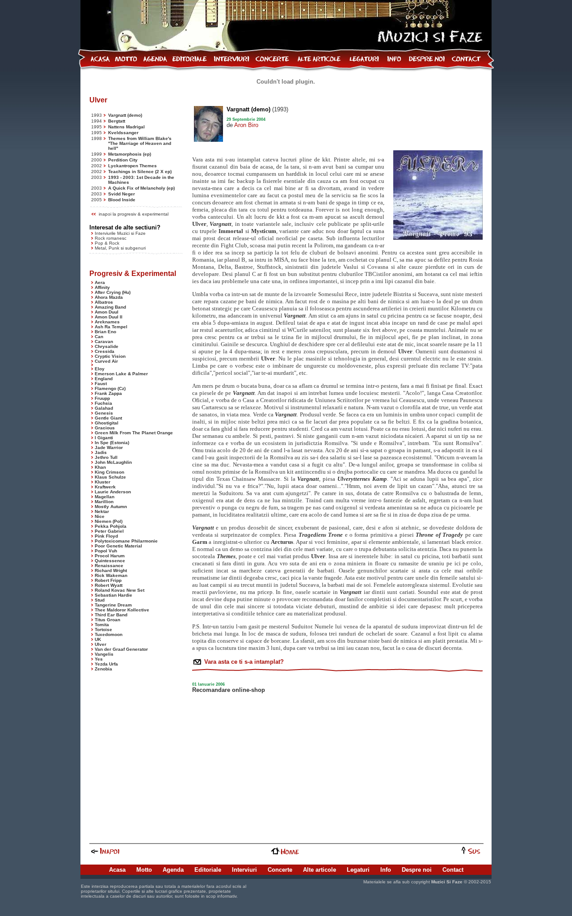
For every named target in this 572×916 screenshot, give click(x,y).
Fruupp (102, 398)
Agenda (173, 869)
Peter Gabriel (109, 531)
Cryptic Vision (110, 356)
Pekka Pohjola (110, 526)
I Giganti (104, 437)
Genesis (104, 413)
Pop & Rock (107, 243)
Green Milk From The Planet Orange (134, 432)
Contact (452, 869)
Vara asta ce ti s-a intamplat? (243, 661)
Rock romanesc (110, 238)
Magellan (104, 496)
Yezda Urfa (106, 664)
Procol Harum (110, 555)
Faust (101, 383)
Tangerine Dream (113, 604)
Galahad (104, 408)
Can (99, 336)
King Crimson (109, 472)
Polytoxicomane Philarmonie (126, 541)
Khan (100, 467)
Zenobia (103, 668)
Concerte (280, 869)
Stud (100, 600)
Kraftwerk (105, 486)
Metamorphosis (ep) (129, 154)
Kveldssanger (123, 132)
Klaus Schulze (110, 477)
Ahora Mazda (109, 297)
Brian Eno (105, 331)
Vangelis (104, 654)
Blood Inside (121, 199)
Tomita (102, 624)
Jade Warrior (109, 447)
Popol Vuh (106, 550)
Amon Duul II (108, 316)
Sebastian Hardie (113, 595)
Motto (144, 869)
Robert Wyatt (108, 585)
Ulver (100, 644)
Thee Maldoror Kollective (122, 609)
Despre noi (417, 869)
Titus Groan (107, 619)
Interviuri (244, 869)
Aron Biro (246, 125)
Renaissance (109, 565)
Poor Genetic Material (118, 545)
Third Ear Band (111, 614)
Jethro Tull (106, 457)
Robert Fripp (108, 580)
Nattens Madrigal (126, 126)
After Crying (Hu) (112, 292)
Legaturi (358, 869)
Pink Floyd (106, 536)
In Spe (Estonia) (112, 442)
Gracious (105, 427)
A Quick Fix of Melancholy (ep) (141, 188)
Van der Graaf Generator (121, 649)
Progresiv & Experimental (132, 273)
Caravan (104, 341)
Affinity (102, 287)
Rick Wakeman (111, 575)
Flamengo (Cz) (110, 388)
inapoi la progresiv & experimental (133, 214)
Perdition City (123, 159)
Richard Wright (111, 570)
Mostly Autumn (111, 506)
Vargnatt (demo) (125, 115)
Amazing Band (110, 307)
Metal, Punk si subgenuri (120, 248)
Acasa (117, 869)
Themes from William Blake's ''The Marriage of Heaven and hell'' (140, 143)
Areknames (107, 321)
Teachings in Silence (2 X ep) (140, 171)
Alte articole (319, 869)
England (104, 378)
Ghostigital (106, 422)
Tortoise (103, 629)
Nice (100, 516)
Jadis (101, 452)
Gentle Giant (108, 418)
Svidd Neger (121, 193)
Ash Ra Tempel (111, 326)
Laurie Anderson (113, 491)
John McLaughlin (113, 462)
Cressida (104, 351)
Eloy (100, 368)
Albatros (104, 302)
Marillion (104, 501)
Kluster (102, 481)
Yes (99, 659)
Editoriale (207, 869)
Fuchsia (103, 403)
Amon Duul (106, 312)
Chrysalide (106, 346)
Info (385, 869)
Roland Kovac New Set (119, 590)
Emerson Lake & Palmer (121, 373)
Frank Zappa (108, 393)
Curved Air (106, 361)
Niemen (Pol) (108, 521)
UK (98, 639)
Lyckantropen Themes (132, 165)
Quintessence (110, 560)
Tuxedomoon (108, 634)
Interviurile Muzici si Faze (120, 233)
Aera (100, 282)
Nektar (102, 511)
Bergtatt (116, 121)
